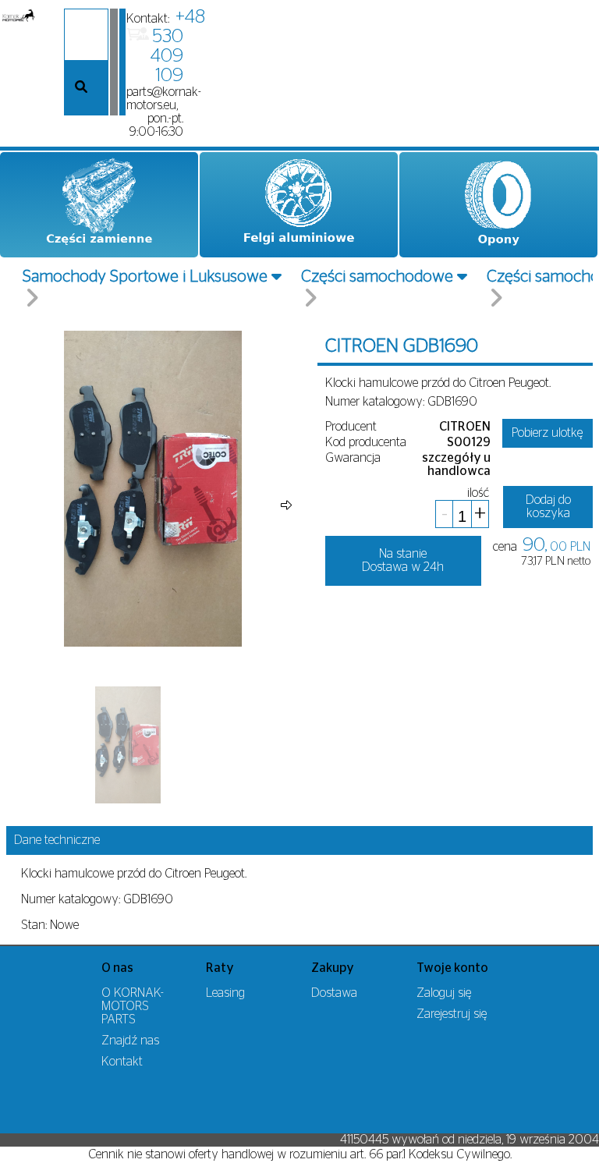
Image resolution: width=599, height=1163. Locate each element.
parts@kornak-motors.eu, (163, 99)
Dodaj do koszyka (548, 506)
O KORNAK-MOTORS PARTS (132, 1006)
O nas (117, 968)
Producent (351, 426)
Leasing (225, 993)
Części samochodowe (377, 276)
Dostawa (334, 993)
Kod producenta (365, 442)
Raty (220, 968)
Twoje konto (452, 968)
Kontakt (122, 1061)
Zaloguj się (443, 993)
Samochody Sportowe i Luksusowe (145, 276)
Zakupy (332, 968)
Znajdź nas (130, 1040)
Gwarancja (353, 458)
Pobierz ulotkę (547, 433)
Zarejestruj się (451, 1014)
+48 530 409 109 (178, 46)
